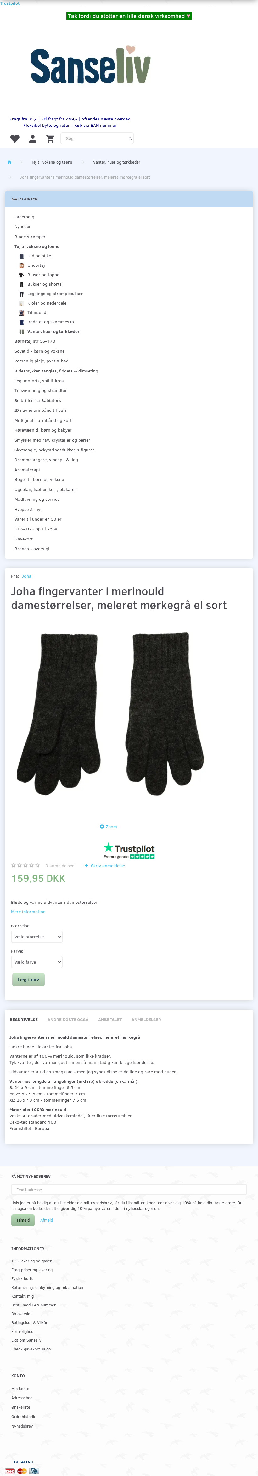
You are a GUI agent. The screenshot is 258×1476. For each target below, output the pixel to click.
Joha (26, 576)
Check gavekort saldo (31, 1348)
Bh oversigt (21, 1313)
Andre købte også (68, 1019)
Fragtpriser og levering (32, 1269)
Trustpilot (10, 3)
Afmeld (46, 1220)
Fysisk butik (22, 1278)
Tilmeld (23, 1220)
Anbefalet (110, 1019)
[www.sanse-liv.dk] (90, 64)
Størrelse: (21, 926)
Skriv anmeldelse (107, 866)
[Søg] (130, 138)
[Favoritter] (14, 138)
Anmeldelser (146, 1019)
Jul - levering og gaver (31, 1260)
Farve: (17, 951)
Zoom (111, 827)
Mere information (28, 911)
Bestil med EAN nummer (33, 1304)
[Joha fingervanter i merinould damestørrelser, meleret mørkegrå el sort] (110, 716)
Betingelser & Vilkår (29, 1322)
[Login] (32, 138)
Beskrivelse (24, 1019)
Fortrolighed (22, 1331)
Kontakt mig (22, 1296)
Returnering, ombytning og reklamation (47, 1287)
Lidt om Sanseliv (26, 1340)
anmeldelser (59, 866)
